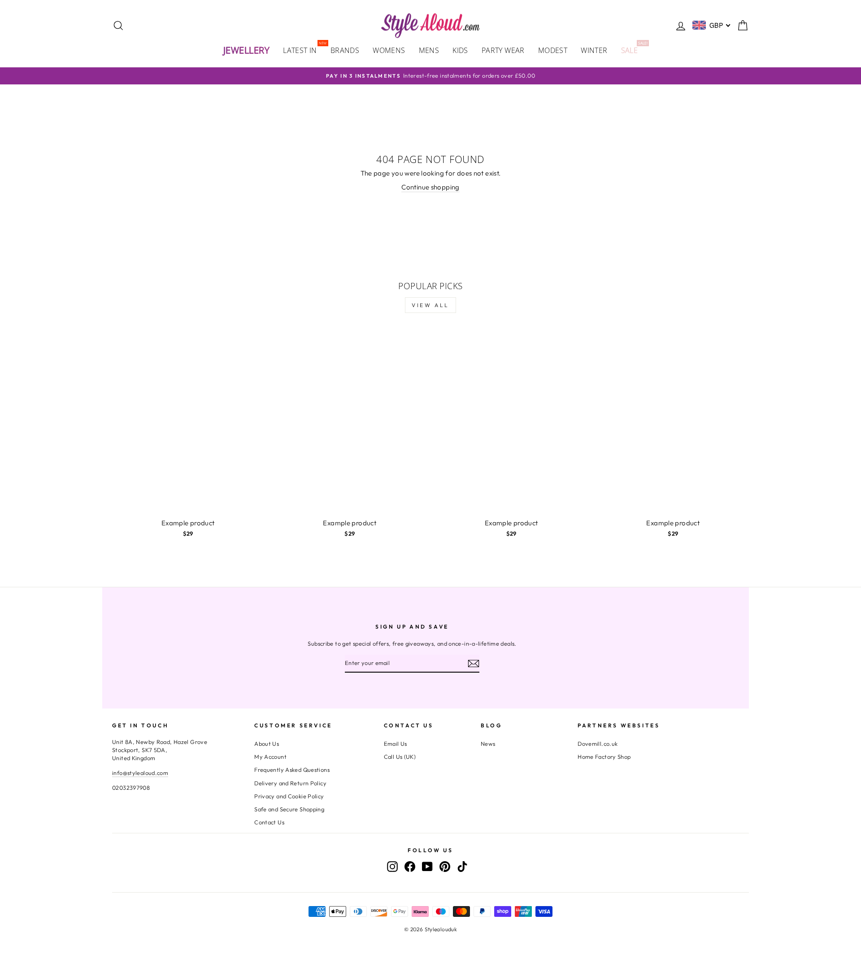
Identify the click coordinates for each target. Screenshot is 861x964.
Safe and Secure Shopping (289, 809)
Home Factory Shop (604, 756)
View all (430, 305)
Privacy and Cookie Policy (289, 796)
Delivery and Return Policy (290, 783)
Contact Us (269, 822)
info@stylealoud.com (140, 772)
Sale (633, 50)
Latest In (303, 50)
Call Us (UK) (400, 756)
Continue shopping (430, 187)
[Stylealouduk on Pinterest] (444, 866)
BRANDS (344, 50)
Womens (389, 50)
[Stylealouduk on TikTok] (462, 866)
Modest (552, 50)
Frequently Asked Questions (292, 769)
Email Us (395, 743)
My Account (270, 756)
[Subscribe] (473, 663)
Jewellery (246, 50)
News (488, 743)
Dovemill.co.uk (597, 743)
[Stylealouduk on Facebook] (409, 866)
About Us (266, 743)
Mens (429, 50)
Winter (594, 50)
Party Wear (503, 50)
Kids (460, 50)
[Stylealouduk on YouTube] (427, 866)
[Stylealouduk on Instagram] (392, 866)
